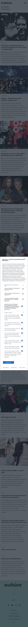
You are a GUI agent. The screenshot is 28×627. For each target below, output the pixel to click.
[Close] (25, 259)
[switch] (22, 289)
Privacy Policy (22, 367)
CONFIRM (8, 362)
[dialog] (14, 313)
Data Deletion (6, 367)
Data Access (14, 367)
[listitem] (14, 285)
